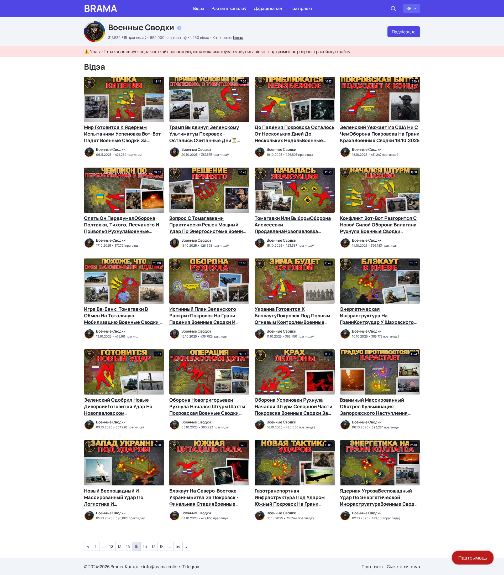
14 (128, 546)
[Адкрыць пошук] (393, 8)
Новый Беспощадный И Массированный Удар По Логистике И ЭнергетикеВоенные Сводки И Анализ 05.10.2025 (120, 504)
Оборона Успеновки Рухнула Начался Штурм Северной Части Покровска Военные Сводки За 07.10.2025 (293, 410)
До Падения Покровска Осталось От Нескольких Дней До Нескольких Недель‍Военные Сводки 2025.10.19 (294, 137)
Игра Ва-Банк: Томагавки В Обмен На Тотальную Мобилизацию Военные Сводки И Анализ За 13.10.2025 (123, 319)
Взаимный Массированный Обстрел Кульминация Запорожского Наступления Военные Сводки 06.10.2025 (374, 410)
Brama (100, 8)
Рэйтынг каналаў (229, 8)
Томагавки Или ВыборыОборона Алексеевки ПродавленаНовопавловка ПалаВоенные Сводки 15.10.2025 (293, 228)
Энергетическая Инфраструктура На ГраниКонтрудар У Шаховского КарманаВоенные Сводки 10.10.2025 (377, 322)
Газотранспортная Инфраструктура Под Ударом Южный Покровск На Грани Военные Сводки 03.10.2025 (290, 501)
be (408, 8)
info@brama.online (161, 566)
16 (145, 546)
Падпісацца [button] (404, 32)
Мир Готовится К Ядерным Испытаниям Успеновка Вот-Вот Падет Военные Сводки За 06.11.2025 (122, 137)
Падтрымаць (472, 558)
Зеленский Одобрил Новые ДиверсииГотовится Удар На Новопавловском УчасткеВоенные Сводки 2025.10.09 (118, 413)
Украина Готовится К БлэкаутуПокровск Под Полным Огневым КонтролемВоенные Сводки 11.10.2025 (292, 319)
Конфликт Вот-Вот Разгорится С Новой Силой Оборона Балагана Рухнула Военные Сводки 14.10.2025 (378, 228)
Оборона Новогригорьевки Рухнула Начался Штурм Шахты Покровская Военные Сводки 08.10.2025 (207, 410)
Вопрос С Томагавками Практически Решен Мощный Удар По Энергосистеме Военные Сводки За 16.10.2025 (209, 228)
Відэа (198, 8)
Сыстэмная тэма (403, 566)
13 (120, 546)
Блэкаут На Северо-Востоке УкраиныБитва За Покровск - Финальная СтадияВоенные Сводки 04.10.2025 (204, 501)
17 (153, 546)
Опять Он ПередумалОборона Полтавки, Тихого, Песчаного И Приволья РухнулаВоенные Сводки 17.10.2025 (121, 228)
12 (111, 546)
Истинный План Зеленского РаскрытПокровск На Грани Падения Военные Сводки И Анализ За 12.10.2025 (202, 319)
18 (162, 546)
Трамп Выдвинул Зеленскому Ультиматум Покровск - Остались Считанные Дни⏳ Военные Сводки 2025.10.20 (204, 137)
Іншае (238, 37)
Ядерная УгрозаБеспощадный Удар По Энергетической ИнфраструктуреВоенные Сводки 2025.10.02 (380, 501)
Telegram (191, 566)
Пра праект (301, 8)
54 (178, 546)
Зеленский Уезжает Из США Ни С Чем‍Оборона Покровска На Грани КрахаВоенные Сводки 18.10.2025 (380, 133)
